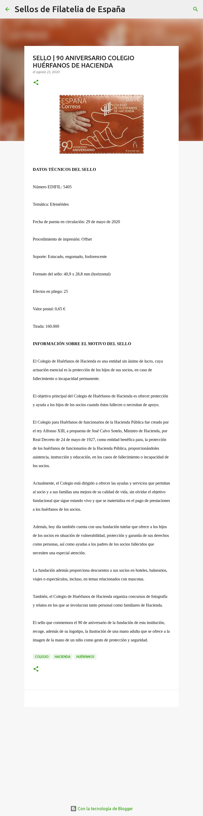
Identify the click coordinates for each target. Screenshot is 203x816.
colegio (42, 656)
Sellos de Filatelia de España (70, 9)
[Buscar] (133, 9)
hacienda (62, 656)
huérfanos (85, 656)
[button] (36, 82)
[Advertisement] (101, 752)
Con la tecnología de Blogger (105, 808)
